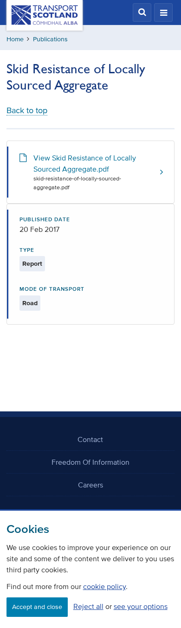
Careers (90, 485)
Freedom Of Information (90, 462)
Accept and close (37, 606)
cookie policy (104, 586)
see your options (141, 606)
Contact (90, 439)
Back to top (26, 110)
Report (32, 263)
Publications (50, 39)
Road (30, 303)
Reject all (88, 606)
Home (15, 39)
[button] (142, 12)
